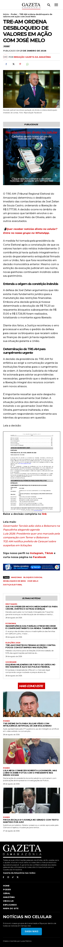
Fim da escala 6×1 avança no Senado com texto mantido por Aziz (31, 820)
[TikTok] (13, 877)
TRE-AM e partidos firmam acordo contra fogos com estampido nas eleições (30, 646)
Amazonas (16, 577)
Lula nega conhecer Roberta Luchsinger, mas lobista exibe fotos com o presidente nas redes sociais (30, 772)
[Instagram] (8, 877)
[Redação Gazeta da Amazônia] (6, 57)
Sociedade (11, 662)
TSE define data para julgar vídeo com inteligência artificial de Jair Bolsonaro (27, 724)
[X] (13, 64)
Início (6, 14)
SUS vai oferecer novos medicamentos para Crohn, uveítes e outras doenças (31, 607)
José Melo (32, 581)
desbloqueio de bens (14, 581)
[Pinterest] (20, 64)
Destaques (11, 604)
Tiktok (49, 553)
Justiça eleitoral (12, 585)
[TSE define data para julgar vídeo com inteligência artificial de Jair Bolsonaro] (31, 704)
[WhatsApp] (27, 64)
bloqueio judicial (33, 577)
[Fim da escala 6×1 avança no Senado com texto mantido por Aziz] (31, 800)
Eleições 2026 (13, 643)
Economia (11, 624)
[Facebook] (6, 64)
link (44, 513)
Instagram (36, 553)
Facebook (39, 557)
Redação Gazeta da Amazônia (32, 57)
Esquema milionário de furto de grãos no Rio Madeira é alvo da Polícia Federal (30, 665)
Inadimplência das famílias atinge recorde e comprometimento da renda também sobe (31, 627)
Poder (14, 14)
